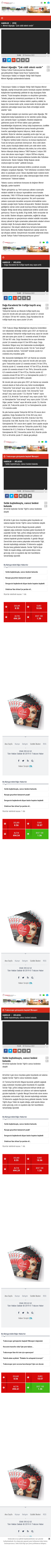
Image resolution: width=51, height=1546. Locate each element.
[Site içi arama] (32, 760)
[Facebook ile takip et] (18, 760)
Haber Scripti (23, 766)
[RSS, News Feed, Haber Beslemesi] (28, 760)
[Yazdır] (23, 60)
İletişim (25, 744)
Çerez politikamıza (34, 1543)
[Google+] (14, 60)
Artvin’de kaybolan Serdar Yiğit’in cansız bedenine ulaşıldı (23, 510)
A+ (48, 67)
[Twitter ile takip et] (23, 760)
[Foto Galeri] (48, 3)
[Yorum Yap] (27, 60)
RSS (44, 744)
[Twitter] (9, 60)
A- (48, 70)
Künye (17, 744)
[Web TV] (45, 3)
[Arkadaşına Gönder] (18, 60)
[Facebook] (4, 60)
